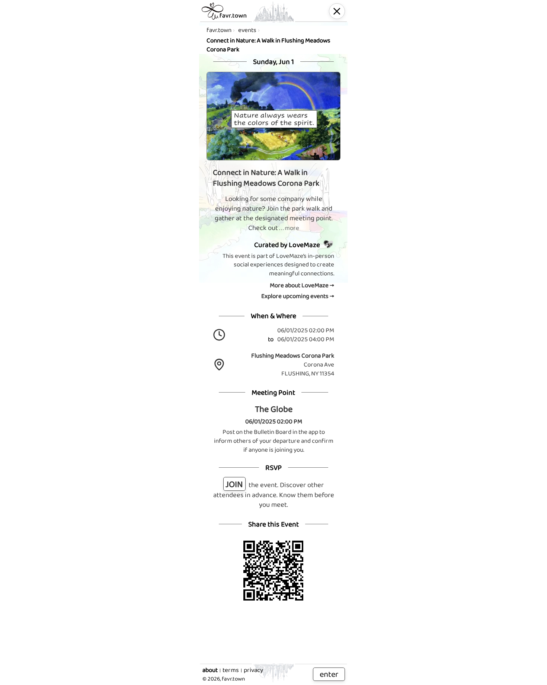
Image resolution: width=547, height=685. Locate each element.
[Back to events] (337, 11)
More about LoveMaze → (302, 285)
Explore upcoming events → (297, 296)
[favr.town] (224, 11)
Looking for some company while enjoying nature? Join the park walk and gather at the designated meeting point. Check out (274, 213)
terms (231, 670)
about (210, 670)
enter (329, 674)
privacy (253, 670)
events (247, 30)
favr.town (219, 30)
